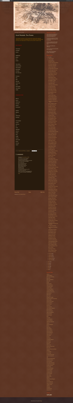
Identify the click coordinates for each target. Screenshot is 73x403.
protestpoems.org (49, 388)
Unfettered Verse (49, 376)
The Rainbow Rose (49, 372)
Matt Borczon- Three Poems (52, 99)
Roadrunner (48, 343)
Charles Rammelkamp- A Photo (52, 190)
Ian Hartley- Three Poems (52, 174)
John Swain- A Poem (51, 115)
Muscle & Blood (49, 328)
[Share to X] (34, 150)
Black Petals (48, 278)
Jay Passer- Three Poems (51, 155)
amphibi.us (48, 385)
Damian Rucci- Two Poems (52, 65)
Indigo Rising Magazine (50, 312)
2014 (48, 263)
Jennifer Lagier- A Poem (51, 140)
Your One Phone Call (50, 381)
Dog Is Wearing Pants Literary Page (52, 298)
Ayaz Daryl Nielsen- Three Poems (53, 68)
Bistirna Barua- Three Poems (52, 199)
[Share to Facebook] (35, 150)
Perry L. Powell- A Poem (51, 127)
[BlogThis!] (33, 150)
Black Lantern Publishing (50, 276)
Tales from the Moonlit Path (51, 358)
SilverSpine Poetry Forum (50, 354)
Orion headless (49, 335)
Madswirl (48, 323)
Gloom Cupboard (49, 306)
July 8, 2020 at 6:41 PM (25, 157)
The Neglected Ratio (50, 369)
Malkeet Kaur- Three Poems (52, 134)
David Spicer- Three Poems (52, 207)
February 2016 (51, 258)
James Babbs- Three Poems (52, 202)
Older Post (42, 192)
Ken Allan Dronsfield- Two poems (53, 131)
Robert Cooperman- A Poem (52, 162)
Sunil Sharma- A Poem (51, 177)
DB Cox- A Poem (50, 93)
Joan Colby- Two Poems (51, 86)
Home (30, 192)
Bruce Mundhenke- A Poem (52, 92)
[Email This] (32, 150)
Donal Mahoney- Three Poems (52, 204)
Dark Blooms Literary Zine (50, 291)
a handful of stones (49, 384)
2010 (48, 269)
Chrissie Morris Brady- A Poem (52, 195)
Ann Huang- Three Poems (52, 152)
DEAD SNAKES (26, 4)
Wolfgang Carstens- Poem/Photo (53, 171)
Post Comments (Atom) (22, 194)
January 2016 (51, 259)
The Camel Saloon (49, 361)
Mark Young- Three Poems (52, 208)
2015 (48, 261)
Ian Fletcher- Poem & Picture (52, 98)
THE (47, 357)
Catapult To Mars (49, 287)
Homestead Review (49, 309)
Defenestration (49, 294)
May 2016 (50, 253)
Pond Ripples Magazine (50, 339)
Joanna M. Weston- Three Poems (53, 186)
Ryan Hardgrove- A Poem (52, 80)
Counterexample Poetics (50, 290)
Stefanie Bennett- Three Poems (52, 189)
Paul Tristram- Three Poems (52, 64)
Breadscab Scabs (49, 283)
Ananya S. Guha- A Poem (52, 95)
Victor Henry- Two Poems (52, 87)
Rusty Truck (48, 347)
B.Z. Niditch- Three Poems (52, 225)
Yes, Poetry (48, 380)
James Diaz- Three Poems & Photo (53, 62)
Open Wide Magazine (50, 332)
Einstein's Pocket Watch (50, 301)
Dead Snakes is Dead (51, 61)
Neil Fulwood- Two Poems (52, 238)
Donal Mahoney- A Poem (52, 119)
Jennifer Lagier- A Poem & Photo (53, 84)
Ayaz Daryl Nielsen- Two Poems (53, 220)
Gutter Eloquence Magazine (51, 308)
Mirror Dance (49, 327)
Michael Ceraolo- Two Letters (52, 180)
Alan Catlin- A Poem (51, 211)
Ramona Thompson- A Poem (52, 96)
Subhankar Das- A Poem (51, 235)
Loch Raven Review (50, 320)
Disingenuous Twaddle (50, 297)
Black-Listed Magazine (50, 279)
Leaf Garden (48, 317)
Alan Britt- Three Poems (51, 201)
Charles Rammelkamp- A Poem (52, 245)
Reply (19, 173)
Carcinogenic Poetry (50, 286)
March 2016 (50, 256)
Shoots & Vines (49, 353)
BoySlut (48, 282)
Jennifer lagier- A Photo (51, 217)
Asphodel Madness (49, 275)
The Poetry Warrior (49, 370)
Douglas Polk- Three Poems (52, 161)
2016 (48, 57)
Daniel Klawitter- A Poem (52, 112)
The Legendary (49, 366)
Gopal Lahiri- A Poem (51, 83)
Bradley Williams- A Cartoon (52, 74)
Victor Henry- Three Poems (52, 165)
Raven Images (49, 342)
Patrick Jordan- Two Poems (52, 89)
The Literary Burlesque (50, 368)
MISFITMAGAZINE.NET (50, 321)
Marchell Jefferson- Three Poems (53, 159)
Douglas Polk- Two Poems (52, 109)
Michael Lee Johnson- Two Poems (53, 167)
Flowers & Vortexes (49, 302)
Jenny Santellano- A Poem (52, 168)
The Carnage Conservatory (50, 362)
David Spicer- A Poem (51, 125)
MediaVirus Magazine (50, 324)
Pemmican (48, 336)
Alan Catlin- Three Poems (52, 71)
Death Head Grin (49, 293)
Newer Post (17, 192)
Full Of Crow (48, 305)
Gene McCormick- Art (51, 149)
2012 (48, 266)
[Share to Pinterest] (36, 150)
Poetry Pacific (49, 338)
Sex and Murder (49, 351)
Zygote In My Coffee (50, 383)
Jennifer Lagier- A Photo (51, 128)
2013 (48, 264)
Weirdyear (48, 377)
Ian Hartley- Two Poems (51, 106)
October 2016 (51, 58)
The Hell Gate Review (50, 365)
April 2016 (50, 255)
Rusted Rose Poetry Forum (50, 346)
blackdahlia (48, 387)
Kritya (47, 316)
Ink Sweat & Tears (49, 313)
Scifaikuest (48, 350)
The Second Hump (49, 373)
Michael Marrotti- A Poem (52, 122)
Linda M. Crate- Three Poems (52, 121)
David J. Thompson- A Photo (52, 90)
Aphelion (48, 274)
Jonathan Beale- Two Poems (52, 229)
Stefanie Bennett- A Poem (52, 77)
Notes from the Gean (50, 331)
